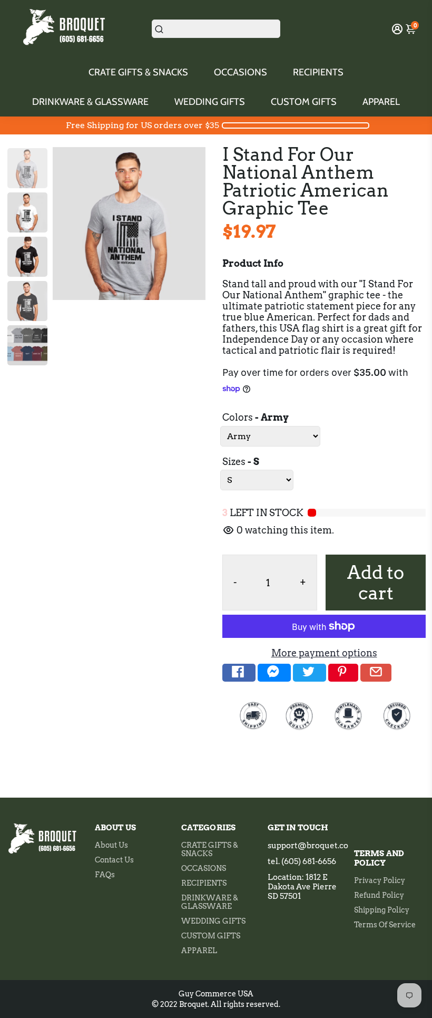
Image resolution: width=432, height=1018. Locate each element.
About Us (111, 845)
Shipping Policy (381, 910)
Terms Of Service (385, 924)
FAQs (105, 874)
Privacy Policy (379, 880)
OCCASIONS (240, 72)
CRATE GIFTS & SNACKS (138, 72)
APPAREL (381, 102)
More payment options (324, 652)
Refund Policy (379, 895)
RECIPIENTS (318, 72)
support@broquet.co (308, 845)
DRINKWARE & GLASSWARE (90, 102)
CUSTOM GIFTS (304, 102)
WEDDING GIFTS (209, 102)
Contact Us (114, 860)
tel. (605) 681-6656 (302, 861)
